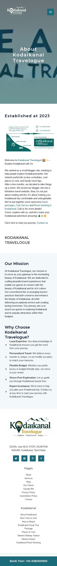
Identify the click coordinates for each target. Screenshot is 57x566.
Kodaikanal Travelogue (29, 160)
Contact (28, 499)
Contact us (42, 223)
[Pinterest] (33, 458)
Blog (28, 482)
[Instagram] (24, 458)
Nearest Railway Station (29, 535)
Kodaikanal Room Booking (28, 542)
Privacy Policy (28, 492)
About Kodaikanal (28, 514)
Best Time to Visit (28, 518)
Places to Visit (28, 532)
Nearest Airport (28, 539)
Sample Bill (28, 489)
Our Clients (28, 485)
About (28, 475)
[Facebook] (41, 458)
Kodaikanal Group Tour (28, 525)
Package (29, 528)
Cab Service (22, 205)
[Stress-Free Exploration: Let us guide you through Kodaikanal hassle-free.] (28, 379)
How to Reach (28, 521)
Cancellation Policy (28, 496)
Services (29, 478)
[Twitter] (16, 458)
